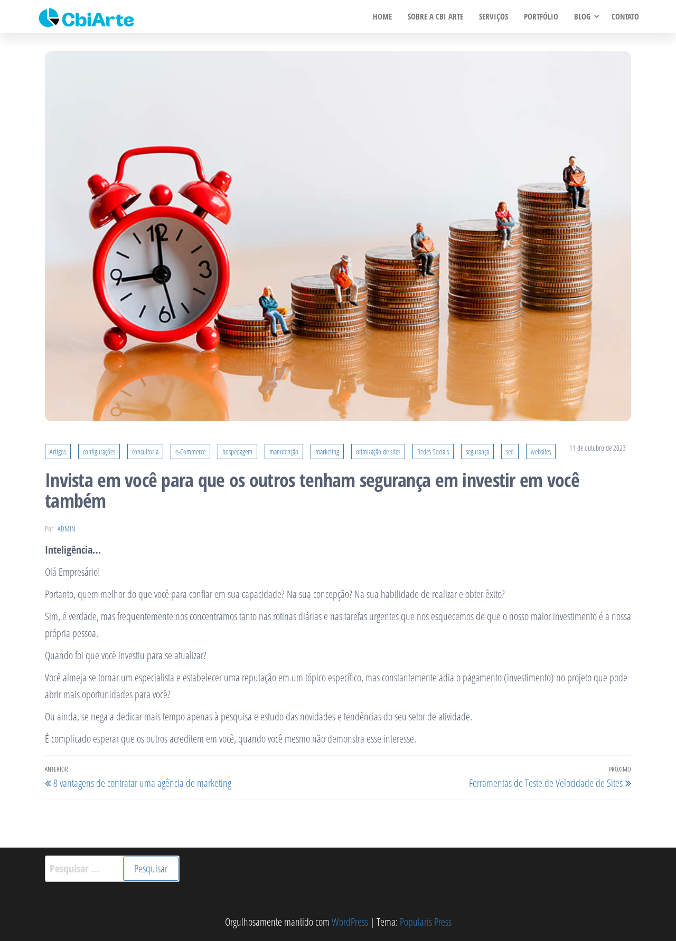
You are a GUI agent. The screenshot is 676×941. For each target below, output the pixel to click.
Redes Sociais (433, 451)
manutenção (283, 451)
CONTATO (625, 16)
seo (510, 451)
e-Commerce (190, 451)
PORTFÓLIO (541, 16)
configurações (99, 451)
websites (541, 451)
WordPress (350, 922)
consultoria (145, 451)
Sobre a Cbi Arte (435, 16)
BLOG (582, 16)
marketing (327, 451)
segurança (477, 451)
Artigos (58, 451)
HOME (382, 16)
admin (66, 529)
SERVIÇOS (493, 16)
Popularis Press (426, 922)
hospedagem (237, 451)
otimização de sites (378, 451)
